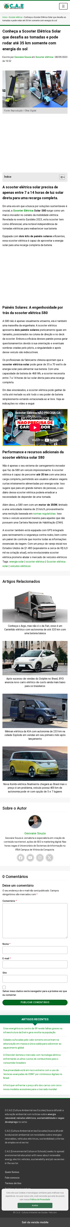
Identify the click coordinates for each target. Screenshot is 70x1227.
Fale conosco (12, 1177)
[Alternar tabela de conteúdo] (60, 177)
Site (4, 972)
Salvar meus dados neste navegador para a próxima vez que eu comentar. (34, 993)
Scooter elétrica (15, 17)
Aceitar (35, 1205)
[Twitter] (49, 857)
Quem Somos (12, 1172)
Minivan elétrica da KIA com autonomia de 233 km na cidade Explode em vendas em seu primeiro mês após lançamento (35, 735)
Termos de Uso (13, 1183)
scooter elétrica (35, 561)
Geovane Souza (23, 57)
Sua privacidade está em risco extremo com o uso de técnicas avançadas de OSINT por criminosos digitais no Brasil (32, 1074)
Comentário (9, 901)
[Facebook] (20, 857)
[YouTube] (30, 857)
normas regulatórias (44, 513)
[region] (35, 143)
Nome (6, 944)
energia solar (16, 561)
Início (4, 17)
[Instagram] (40, 857)
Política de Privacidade (40, 1199)
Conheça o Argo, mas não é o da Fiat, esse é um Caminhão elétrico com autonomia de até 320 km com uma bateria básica (35, 629)
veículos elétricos (20, 566)
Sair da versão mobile (35, 1222)
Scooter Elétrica (23, 210)
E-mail (6, 958)
